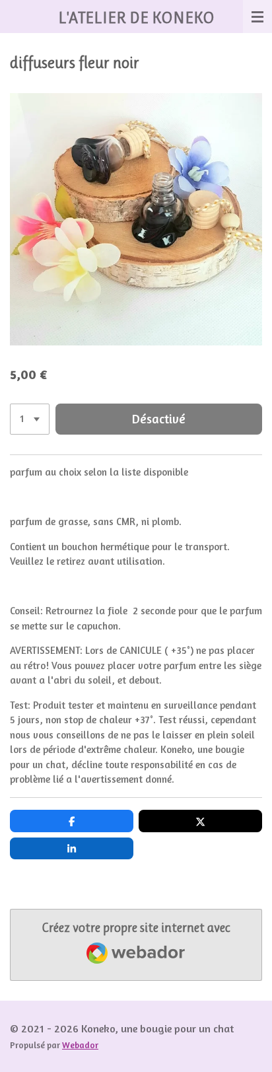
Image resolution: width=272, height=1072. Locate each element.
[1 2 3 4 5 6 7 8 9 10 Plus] (30, 419)
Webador (80, 1045)
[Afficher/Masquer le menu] (257, 16)
